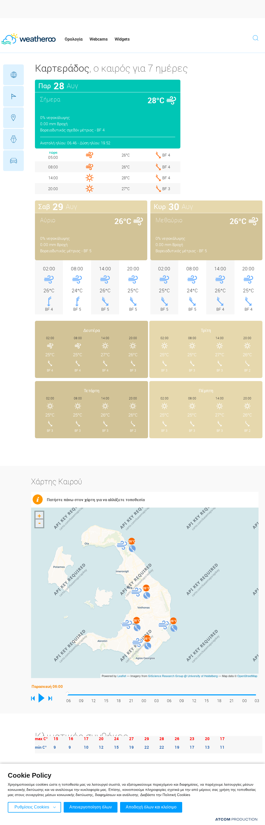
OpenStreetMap (247, 676)
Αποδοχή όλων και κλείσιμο (151, 807)
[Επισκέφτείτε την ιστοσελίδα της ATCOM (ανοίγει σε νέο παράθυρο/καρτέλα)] (236, 819)
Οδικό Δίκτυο (13, 160)
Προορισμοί (13, 117)
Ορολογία (74, 39)
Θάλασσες (13, 139)
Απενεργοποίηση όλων (90, 807)
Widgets (122, 39)
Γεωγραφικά (13, 74)
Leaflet (121, 676)
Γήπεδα (13, 96)
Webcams (99, 39)
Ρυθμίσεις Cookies (31, 807)
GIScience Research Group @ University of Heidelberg (183, 676)
